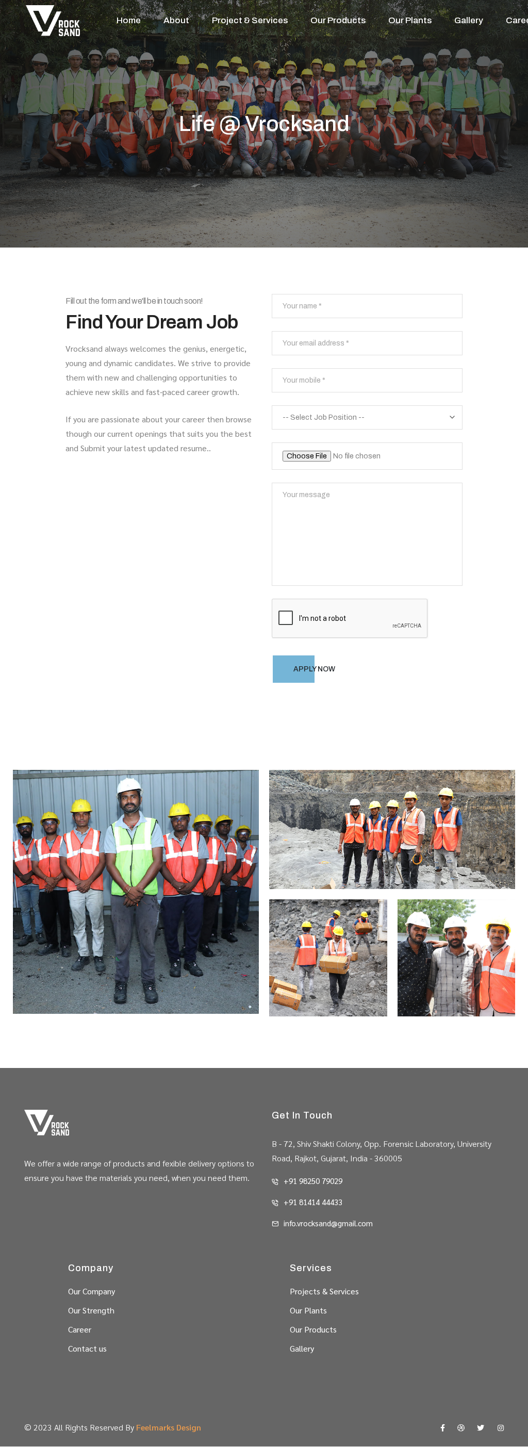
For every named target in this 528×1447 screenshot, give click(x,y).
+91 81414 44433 (313, 1202)
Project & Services (250, 20)
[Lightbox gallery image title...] (392, 829)
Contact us (87, 1348)
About (176, 20)
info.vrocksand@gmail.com (328, 1223)
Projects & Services (324, 1291)
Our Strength (91, 1310)
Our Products (338, 20)
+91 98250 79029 (313, 1181)
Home (129, 20)
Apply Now (314, 669)
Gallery (468, 20)
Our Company (91, 1291)
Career (79, 1329)
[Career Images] (136, 892)
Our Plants (410, 20)
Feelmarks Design (168, 1427)
